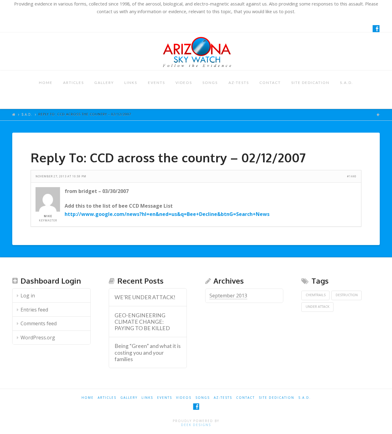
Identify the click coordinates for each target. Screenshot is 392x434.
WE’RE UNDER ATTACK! (145, 297)
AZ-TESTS (238, 82)
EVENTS (156, 82)
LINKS (130, 82)
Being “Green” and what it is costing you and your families (148, 352)
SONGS (210, 82)
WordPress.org (38, 337)
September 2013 (228, 295)
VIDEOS (183, 82)
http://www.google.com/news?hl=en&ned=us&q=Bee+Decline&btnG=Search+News (167, 214)
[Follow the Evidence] (196, 51)
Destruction (347, 295)
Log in (28, 295)
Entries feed (34, 309)
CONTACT (270, 82)
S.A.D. (346, 82)
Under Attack (318, 306)
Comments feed (39, 323)
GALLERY (104, 82)
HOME (46, 82)
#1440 (351, 176)
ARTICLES (73, 82)
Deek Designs (196, 425)
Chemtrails (316, 295)
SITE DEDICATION (310, 82)
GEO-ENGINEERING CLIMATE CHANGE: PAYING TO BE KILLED (142, 321)
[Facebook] (376, 28)
